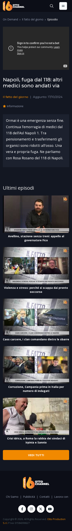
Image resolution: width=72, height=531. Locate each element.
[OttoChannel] (13, 6)
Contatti (45, 496)
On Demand (10, 19)
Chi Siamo (12, 496)
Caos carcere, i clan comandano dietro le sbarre (36, 339)
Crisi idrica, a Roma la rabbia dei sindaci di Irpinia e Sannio (36, 440)
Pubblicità (29, 496)
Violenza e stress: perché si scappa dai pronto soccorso (36, 290)
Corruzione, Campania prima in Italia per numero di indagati (36, 389)
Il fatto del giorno (32, 19)
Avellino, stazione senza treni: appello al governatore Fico (36, 238)
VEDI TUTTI (36, 455)
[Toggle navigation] (63, 6)
